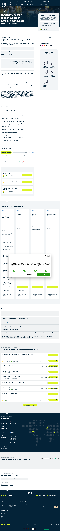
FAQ (31, 1)
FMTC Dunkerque (4, 434)
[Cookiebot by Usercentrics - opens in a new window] (46, 256)
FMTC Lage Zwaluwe (13, 436)
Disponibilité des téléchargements (49, 23)
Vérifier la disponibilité (27, 174)
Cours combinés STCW (4, 10)
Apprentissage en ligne (20, 4)
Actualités (35, 1)
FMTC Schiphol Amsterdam (12, 435)
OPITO (2, 501)
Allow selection (29, 274)
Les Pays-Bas (3, 513)
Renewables (10, 502)
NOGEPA (2, 502)
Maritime (10, 504)
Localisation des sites (24, 1)
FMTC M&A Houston (4, 426)
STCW (2, 505)
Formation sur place (23, 501)
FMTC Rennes (3, 435)
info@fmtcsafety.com (9, 322)
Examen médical (38, 524)
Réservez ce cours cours (6, 152)
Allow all (43, 274)
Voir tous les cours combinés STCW (30, 405)
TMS (32, 4)
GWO (1, 504)
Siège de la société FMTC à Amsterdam (13, 439)
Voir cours (22, 286)
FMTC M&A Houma (4, 425)
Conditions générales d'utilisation (45, 524)
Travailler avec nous (39, 2)
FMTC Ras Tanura (4, 448)
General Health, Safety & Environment (12, 506)
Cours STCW (8, 9)
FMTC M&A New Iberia (4, 423)
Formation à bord (28, 4)
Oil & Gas (10, 501)
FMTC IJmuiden (12, 442)
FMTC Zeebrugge (13, 423)
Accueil (10, 4)
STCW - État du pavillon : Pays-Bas (17, 9)
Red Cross (2, 508)
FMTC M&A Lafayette (4, 428)
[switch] (24, 271)
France (2, 516)
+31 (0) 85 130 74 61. (21, 322)
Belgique (2, 517)
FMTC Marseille (3, 437)
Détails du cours (44, 355)
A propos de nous (29, 2)
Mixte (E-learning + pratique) (24, 502)
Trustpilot (41, 47)
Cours (13, 4)
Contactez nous (44, 1)
